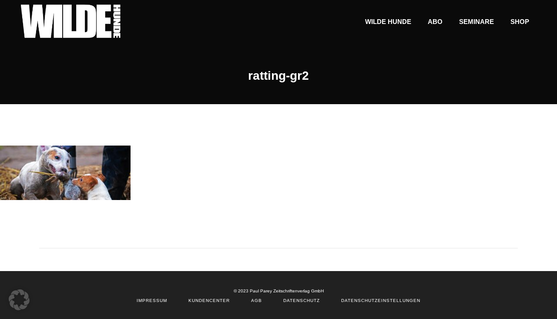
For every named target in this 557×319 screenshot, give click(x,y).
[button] (19, 300)
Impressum (152, 300)
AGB (256, 300)
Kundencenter (209, 300)
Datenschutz (301, 300)
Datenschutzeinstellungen (380, 300)
